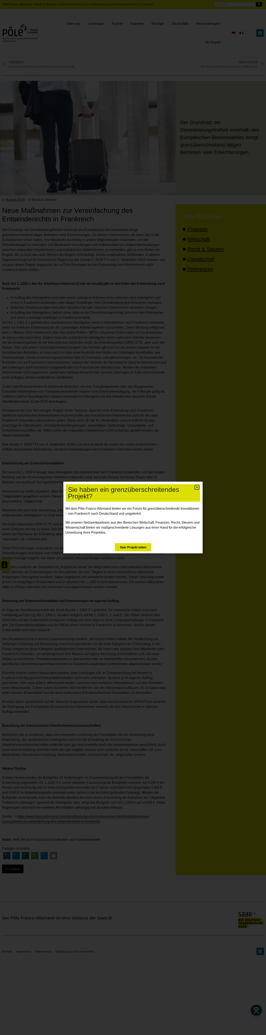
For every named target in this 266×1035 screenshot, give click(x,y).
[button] (196, 487)
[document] (133, 517)
